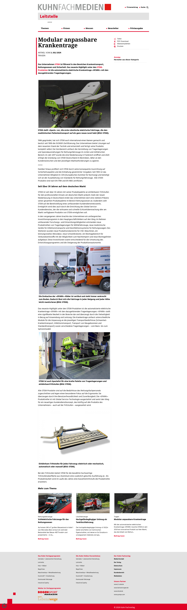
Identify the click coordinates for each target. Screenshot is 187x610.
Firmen (66, 28)
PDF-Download (122, 41)
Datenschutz (118, 566)
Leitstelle (41, 562)
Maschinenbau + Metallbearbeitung (49, 572)
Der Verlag (117, 562)
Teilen (119, 38)
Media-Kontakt (119, 559)
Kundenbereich (119, 572)
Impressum (117, 569)
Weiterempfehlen (123, 43)
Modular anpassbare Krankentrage (130, 519)
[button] (4, 605)
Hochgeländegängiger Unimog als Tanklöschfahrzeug (91, 521)
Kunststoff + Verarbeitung (46, 576)
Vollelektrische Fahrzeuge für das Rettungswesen (53, 521)
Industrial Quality (43, 583)
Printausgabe (136, 28)
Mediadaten (118, 576)
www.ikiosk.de (118, 591)
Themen (45, 28)
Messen (89, 28)
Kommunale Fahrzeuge (45, 579)
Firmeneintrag (132, 7)
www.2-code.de (119, 584)
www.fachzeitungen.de (121, 588)
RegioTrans (41, 569)
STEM (57, 64)
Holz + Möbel (42, 566)
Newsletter (113, 28)
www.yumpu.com (119, 594)
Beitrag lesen (43, 539)
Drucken (120, 46)
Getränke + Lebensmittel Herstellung (49, 559)
